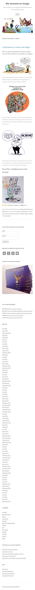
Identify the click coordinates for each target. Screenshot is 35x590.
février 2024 (5, 363)
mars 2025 (5, 346)
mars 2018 (5, 451)
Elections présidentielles (8, 523)
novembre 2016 (6, 468)
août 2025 (4, 335)
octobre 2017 (5, 460)
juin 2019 (4, 429)
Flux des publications (7, 571)
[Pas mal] (3, 205)
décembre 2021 (6, 403)
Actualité (21, 209)
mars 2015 (5, 499)
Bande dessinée (28, 209)
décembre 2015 (6, 484)
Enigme (4, 525)
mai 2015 (4, 495)
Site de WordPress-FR (8, 576)
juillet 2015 (5, 490)
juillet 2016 (5, 475)
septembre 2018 (6, 442)
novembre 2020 (6, 411)
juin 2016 (4, 477)
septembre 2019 (6, 422)
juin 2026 (4, 328)
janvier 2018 (5, 453)
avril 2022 (4, 394)
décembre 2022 (6, 381)
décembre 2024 (6, 352)
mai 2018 (4, 449)
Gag (3, 527)
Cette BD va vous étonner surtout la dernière (14, 558)
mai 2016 (4, 479)
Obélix (26, 213)
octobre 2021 (5, 407)
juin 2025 (4, 339)
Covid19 (7, 213)
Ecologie (4, 521)
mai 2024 (4, 357)
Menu (17, 14)
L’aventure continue (16, 309)
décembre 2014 (6, 501)
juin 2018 (4, 446)
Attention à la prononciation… (10, 549)
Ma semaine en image (17, 3)
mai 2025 (4, 342)
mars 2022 (5, 396)
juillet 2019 (5, 427)
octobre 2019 (5, 420)
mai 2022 (4, 392)
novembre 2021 (6, 405)
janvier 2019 (5, 433)
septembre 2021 (6, 409)
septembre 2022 (6, 385)
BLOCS (4, 516)
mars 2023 (5, 377)
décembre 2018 (6, 436)
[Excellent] (5, 205)
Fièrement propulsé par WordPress (11, 586)
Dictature (12, 213)
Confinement (24, 211)
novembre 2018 (6, 438)
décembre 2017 (6, 455)
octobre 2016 (5, 471)
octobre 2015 (5, 486)
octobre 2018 (5, 440)
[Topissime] (7, 205)
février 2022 (5, 398)
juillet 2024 (5, 355)
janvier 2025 (5, 350)
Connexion (5, 569)
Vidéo (3, 538)
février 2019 (5, 431)
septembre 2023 (6, 368)
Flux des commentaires (8, 573)
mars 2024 (5, 361)
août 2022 (4, 387)
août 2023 (4, 370)
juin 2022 (4, 390)
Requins (4, 536)
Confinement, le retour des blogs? (16, 47)
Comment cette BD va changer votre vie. (21, 311)
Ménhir (22, 213)
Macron (18, 213)
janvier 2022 (5, 401)
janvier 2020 (5, 418)
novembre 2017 (6, 457)
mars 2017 (5, 462)
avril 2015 (4, 497)
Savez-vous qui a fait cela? (16, 315)
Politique (4, 211)
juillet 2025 (5, 337)
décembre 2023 (6, 366)
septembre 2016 (6, 473)
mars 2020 (5, 416)
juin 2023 (4, 374)
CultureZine (5, 519)
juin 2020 (4, 414)
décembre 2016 (6, 466)
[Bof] (2, 205)
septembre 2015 (6, 488)
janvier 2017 (5, 464)
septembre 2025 (6, 333)
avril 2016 (4, 481)
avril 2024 (4, 359)
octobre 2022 (5, 383)
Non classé (5, 530)
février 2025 (5, 348)
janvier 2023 (5, 379)
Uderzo (30, 213)
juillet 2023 (5, 372)
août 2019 (4, 425)
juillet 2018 (5, 444)
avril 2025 (4, 344)
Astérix (18, 211)
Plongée (4, 532)
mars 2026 (5, 331)
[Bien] (4, 205)
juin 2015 (4, 492)
